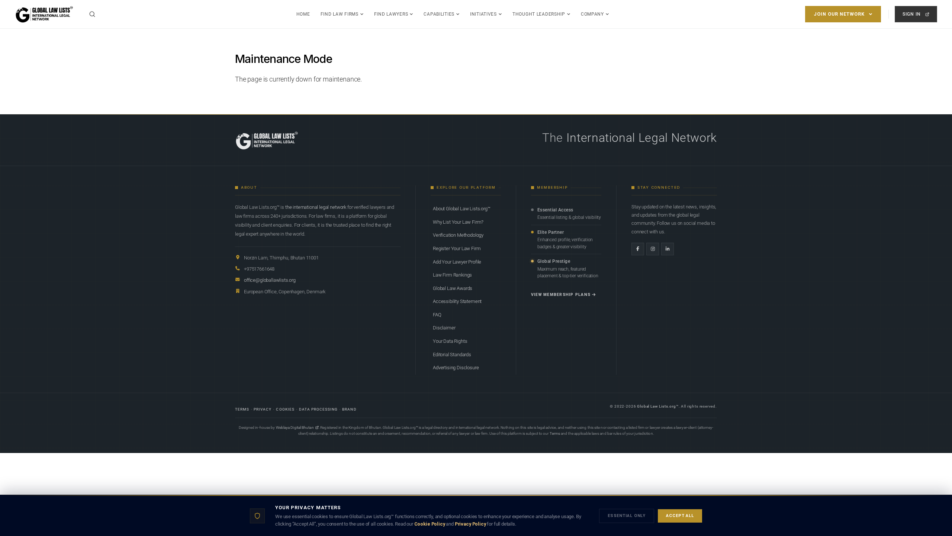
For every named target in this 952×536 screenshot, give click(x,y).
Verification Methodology (458, 235)
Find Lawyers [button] (391, 14)
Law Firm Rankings (452, 275)
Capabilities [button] (439, 14)
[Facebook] (637, 249)
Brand (349, 409)
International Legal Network (641, 138)
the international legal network (315, 207)
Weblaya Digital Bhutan (295, 427)
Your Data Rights (450, 341)
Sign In (912, 14)
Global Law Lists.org (656, 406)
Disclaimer (444, 328)
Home (303, 14)
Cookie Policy (429, 524)
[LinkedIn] (667, 249)
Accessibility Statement (457, 301)
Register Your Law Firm (456, 248)
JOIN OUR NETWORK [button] (839, 14)
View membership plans (561, 294)
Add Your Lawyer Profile (457, 262)
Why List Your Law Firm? (458, 222)
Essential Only (627, 515)
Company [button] (592, 14)
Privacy (262, 409)
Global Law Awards (452, 288)
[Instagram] (652, 249)
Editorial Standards (452, 354)
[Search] (92, 14)
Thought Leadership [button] (538, 14)
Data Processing (318, 409)
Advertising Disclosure (456, 367)
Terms (242, 409)
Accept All (680, 515)
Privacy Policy (470, 524)
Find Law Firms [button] (339, 14)
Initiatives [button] (483, 14)
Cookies (285, 409)
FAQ (437, 315)
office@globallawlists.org (270, 280)
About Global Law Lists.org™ (462, 208)
